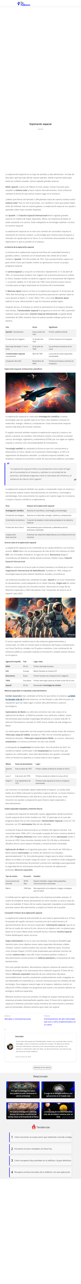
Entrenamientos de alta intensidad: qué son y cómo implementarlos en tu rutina (60, 1022)
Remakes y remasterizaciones (18, 1019)
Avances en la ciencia (42, 1067)
